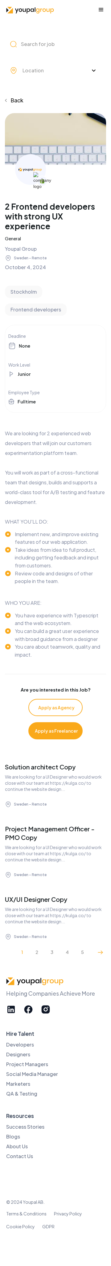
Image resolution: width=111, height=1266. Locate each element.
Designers (18, 1054)
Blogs (13, 1136)
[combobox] (54, 70)
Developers (20, 1044)
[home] (31, 10)
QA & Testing (21, 1093)
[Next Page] (100, 952)
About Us (17, 1146)
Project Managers (27, 1064)
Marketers (18, 1084)
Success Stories (25, 1126)
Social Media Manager (32, 1074)
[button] (101, 9)
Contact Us (19, 1156)
